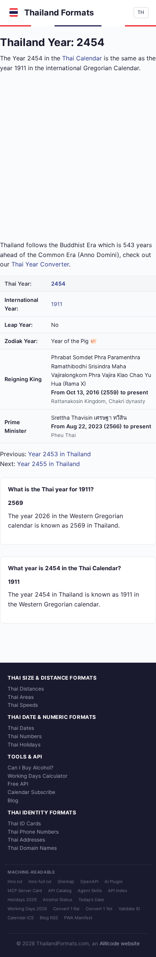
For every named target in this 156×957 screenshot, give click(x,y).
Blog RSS (49, 917)
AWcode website (120, 943)
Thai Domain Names (32, 848)
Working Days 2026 (27, 908)
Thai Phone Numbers (33, 832)
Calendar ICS (21, 917)
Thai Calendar (82, 58)
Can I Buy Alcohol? (30, 768)
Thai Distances (26, 689)
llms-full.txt (39, 881)
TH (140, 12)
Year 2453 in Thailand (59, 454)
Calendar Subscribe (31, 792)
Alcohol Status (57, 899)
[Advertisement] (78, 156)
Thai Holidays (24, 745)
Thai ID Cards (24, 823)
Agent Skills (90, 890)
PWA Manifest (78, 917)
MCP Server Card (25, 890)
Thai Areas (21, 697)
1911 (56, 304)
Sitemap (66, 881)
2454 (58, 283)
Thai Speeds (23, 705)
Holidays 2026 (22, 899)
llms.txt (15, 881)
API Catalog (60, 890)
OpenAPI (89, 881)
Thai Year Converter (40, 264)
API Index (117, 890)
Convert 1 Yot (99, 908)
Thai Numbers (25, 736)
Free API (18, 784)
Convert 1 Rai (66, 908)
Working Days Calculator (37, 776)
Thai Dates (21, 728)
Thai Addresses (26, 840)
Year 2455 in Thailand (48, 464)
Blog (13, 800)
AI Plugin (114, 881)
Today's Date (91, 899)
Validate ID (129, 908)
